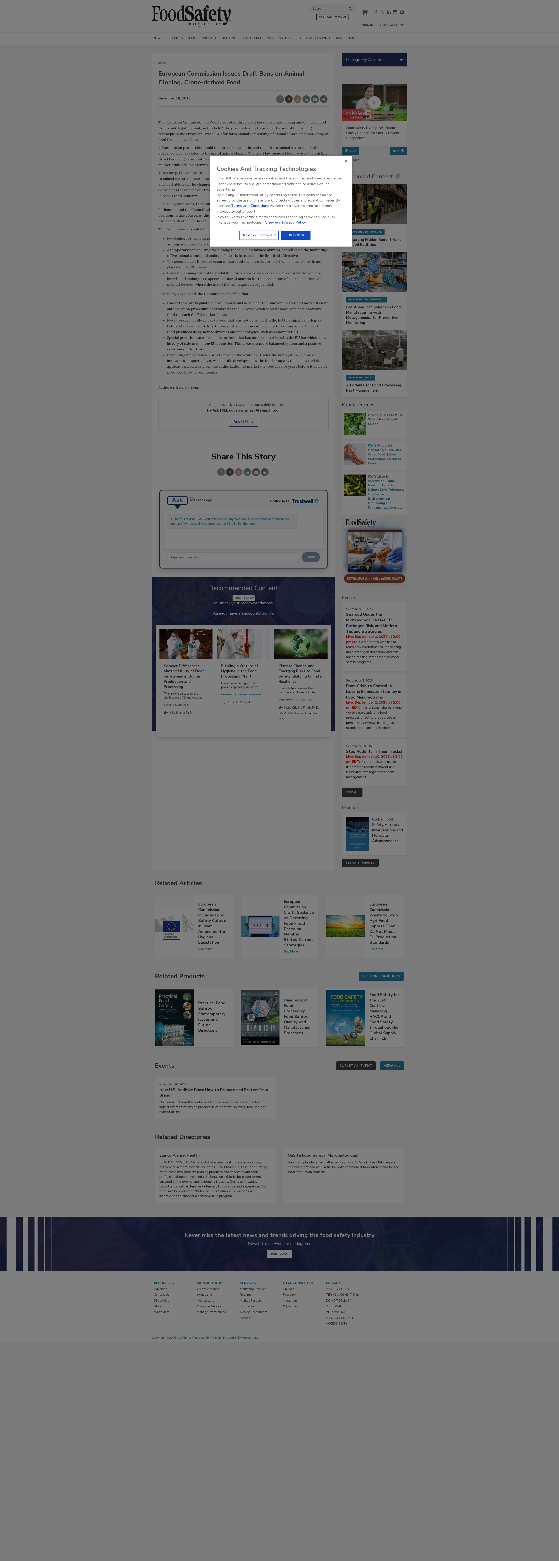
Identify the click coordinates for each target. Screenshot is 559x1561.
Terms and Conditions (250, 205)
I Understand (296, 235)
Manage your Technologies (259, 235)
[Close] (346, 161)
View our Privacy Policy (285, 222)
